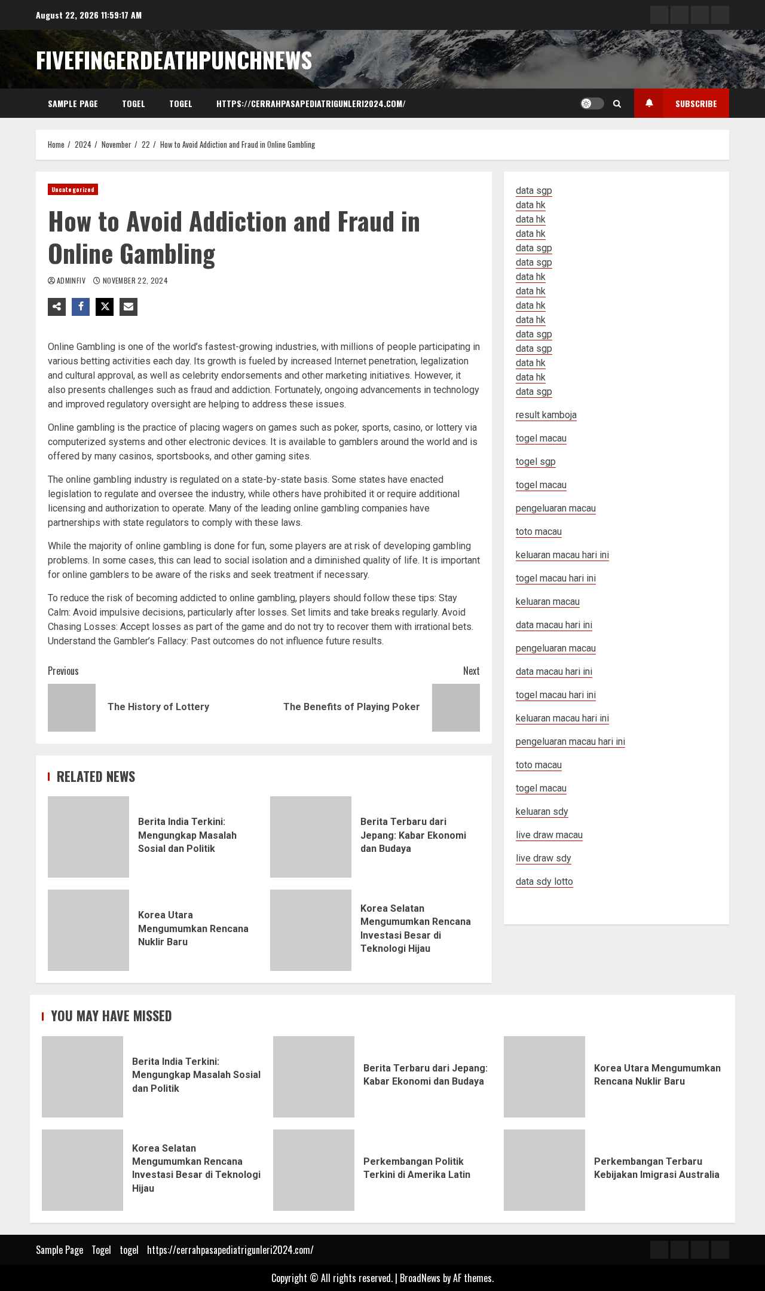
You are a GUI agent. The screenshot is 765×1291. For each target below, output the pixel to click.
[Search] (617, 103)
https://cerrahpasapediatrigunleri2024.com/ (311, 103)
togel (180, 103)
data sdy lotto (544, 881)
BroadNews (420, 1278)
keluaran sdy (542, 811)
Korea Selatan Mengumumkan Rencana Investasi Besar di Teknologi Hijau (310, 930)
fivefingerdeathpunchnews (174, 59)
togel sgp (536, 461)
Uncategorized (72, 189)
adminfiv (72, 280)
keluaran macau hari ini (562, 718)
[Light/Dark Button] (592, 103)
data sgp (534, 190)
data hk (531, 205)
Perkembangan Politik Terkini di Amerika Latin (313, 1170)
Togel (133, 103)
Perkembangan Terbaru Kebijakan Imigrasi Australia (544, 1170)
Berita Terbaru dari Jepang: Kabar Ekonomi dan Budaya (310, 837)
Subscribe (696, 103)
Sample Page (73, 103)
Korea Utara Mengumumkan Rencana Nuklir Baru (88, 930)
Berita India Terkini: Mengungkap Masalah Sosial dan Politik (88, 837)
